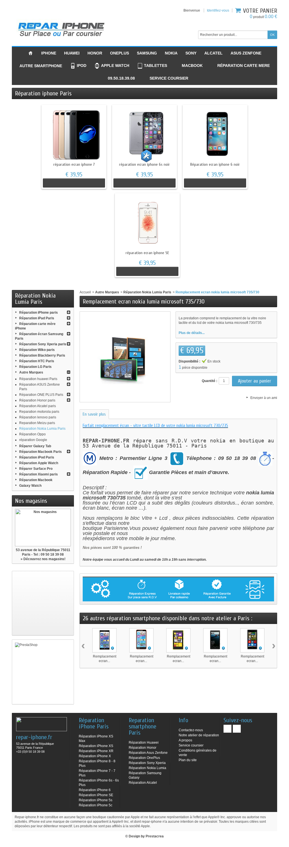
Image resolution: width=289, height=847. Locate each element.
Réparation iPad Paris (36, 318)
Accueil (85, 292)
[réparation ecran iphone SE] (147, 223)
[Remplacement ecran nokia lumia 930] (215, 640)
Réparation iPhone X (95, 756)
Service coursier (191, 745)
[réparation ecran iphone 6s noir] (144, 134)
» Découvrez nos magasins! (43, 559)
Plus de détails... (192, 333)
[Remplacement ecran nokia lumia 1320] (141, 640)
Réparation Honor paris (37, 400)
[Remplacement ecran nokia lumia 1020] (178, 640)
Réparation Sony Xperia (147, 763)
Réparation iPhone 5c (95, 805)
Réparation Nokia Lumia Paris (42, 429)
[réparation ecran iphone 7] (74, 134)
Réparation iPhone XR (96, 751)
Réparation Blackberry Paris (42, 355)
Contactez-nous (191, 730)
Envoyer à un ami (263, 398)
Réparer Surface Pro (35, 469)
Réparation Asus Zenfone (148, 753)
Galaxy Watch (30, 486)
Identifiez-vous (218, 10)
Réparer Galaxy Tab (35, 446)
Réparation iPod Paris (36, 457)
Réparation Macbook (35, 480)
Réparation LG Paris (35, 367)
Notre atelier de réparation (199, 735)
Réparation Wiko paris (37, 350)
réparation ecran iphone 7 (74, 164)
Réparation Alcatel (143, 783)
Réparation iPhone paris (38, 313)
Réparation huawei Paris (38, 379)
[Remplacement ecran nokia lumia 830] (252, 640)
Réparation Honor (142, 748)
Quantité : (209, 381)
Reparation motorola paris (39, 412)
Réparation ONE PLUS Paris (41, 395)
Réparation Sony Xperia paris (42, 344)
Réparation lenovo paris (37, 417)
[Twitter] (237, 729)
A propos (185, 740)
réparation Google (33, 440)
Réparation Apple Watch (38, 463)
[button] (118, 78)
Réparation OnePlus (144, 758)
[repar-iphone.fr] (61, 28)
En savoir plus (94, 414)
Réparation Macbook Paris (40, 452)
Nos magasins (31, 501)
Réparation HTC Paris (36, 361)
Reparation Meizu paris (37, 423)
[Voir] (74, 182)
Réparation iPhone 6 (95, 790)
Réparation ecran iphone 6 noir (215, 164)
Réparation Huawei (144, 743)
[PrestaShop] (43, 672)
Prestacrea (155, 836)
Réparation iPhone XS (96, 746)
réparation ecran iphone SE (147, 252)
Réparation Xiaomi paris (38, 474)
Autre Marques (31, 372)
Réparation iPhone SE (96, 795)
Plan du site (188, 760)
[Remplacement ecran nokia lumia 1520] (104, 640)
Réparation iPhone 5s (95, 800)
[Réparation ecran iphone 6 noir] (215, 134)
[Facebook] (227, 729)
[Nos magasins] (43, 527)
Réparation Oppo (32, 434)
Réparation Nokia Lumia (147, 768)
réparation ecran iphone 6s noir (144, 164)
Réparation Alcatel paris (37, 406)
